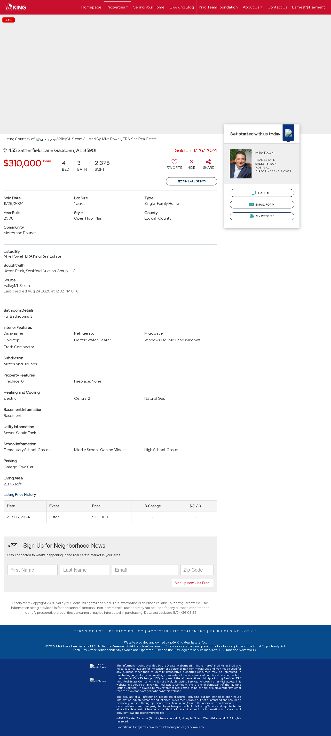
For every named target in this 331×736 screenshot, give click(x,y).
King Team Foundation (218, 7)
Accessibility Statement (177, 631)
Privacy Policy (126, 631)
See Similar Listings (191, 181)
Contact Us (277, 7)
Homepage (91, 7)
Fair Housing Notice (233, 631)
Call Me (265, 193)
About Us (253, 10)
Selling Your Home (149, 7)
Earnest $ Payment (308, 7)
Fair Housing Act (228, 646)
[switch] (174, 166)
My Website (265, 216)
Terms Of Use (89, 631)
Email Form (265, 204)
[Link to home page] (18, 7)
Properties (118, 10)
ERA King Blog (182, 7)
